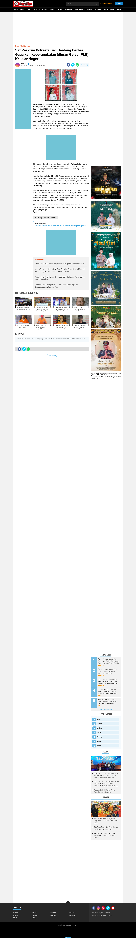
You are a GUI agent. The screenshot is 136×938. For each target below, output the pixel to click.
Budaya (99, 741)
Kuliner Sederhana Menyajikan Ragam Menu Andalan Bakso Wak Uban (106, 821)
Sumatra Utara (80, 10)
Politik (15, 918)
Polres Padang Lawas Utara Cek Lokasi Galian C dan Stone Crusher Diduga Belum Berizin (108, 661)
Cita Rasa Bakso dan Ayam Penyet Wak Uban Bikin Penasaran (106, 828)
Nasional (60, 10)
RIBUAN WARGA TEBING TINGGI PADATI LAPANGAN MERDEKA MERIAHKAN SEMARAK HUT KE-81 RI (107, 702)
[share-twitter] (73, 65)
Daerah (29, 10)
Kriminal (45, 10)
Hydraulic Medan (104, 912)
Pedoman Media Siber (99, 915)
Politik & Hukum (109, 10)
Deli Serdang (38, 218)
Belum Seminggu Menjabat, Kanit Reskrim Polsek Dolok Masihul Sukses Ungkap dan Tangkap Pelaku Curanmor (108, 681)
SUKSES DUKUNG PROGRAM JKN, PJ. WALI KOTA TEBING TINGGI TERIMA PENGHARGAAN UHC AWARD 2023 (106, 775)
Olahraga (98, 10)
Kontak (109, 915)
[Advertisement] (68, 28)
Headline (37, 10)
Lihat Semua (52, 355)
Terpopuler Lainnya (106, 709)
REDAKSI (95, 912)
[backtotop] (68, 903)
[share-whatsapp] (77, 65)
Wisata (119, 10)
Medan (52, 10)
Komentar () (84, 65)
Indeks (22, 10)
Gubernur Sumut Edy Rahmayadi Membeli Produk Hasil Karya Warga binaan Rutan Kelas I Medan (61, 226)
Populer (118, 3)
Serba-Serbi (69, 10)
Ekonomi (90, 10)
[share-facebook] (68, 65)
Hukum (46, 218)
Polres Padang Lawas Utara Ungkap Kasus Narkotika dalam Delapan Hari (107, 671)
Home (16, 10)
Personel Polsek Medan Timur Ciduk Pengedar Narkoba (104, 791)
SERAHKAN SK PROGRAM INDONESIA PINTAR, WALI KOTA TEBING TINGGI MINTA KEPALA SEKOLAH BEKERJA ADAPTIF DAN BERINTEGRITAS (108, 691)
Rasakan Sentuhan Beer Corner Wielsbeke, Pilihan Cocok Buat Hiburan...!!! (105, 835)
